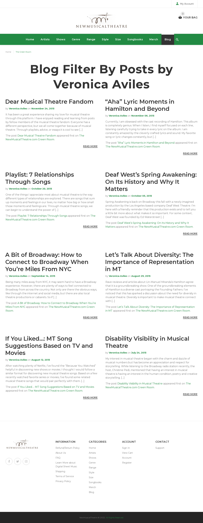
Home (30, 39)
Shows (60, 39)
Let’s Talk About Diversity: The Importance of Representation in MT (149, 262)
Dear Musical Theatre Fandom (49, 101)
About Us (61, 452)
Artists (45, 39)
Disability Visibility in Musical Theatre (140, 383)
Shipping (60, 471)
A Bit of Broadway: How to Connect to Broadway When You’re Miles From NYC (46, 262)
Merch (153, 39)
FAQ (58, 457)
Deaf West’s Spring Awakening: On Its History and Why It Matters (151, 181)
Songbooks (135, 39)
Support (159, 447)
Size (118, 39)
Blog (168, 39)
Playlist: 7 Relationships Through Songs (39, 178)
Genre (76, 39)
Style (105, 39)
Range (91, 39)
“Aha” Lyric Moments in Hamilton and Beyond (139, 105)
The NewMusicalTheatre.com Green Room (132, 146)
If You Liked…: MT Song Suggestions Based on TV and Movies (49, 345)
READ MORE (90, 146)
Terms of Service (65, 476)
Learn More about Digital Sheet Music (66, 464)
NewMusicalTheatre (88, 517)
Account (126, 457)
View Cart (127, 452)
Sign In (126, 447)
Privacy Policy (63, 481)
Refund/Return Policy (68, 447)
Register (127, 462)
